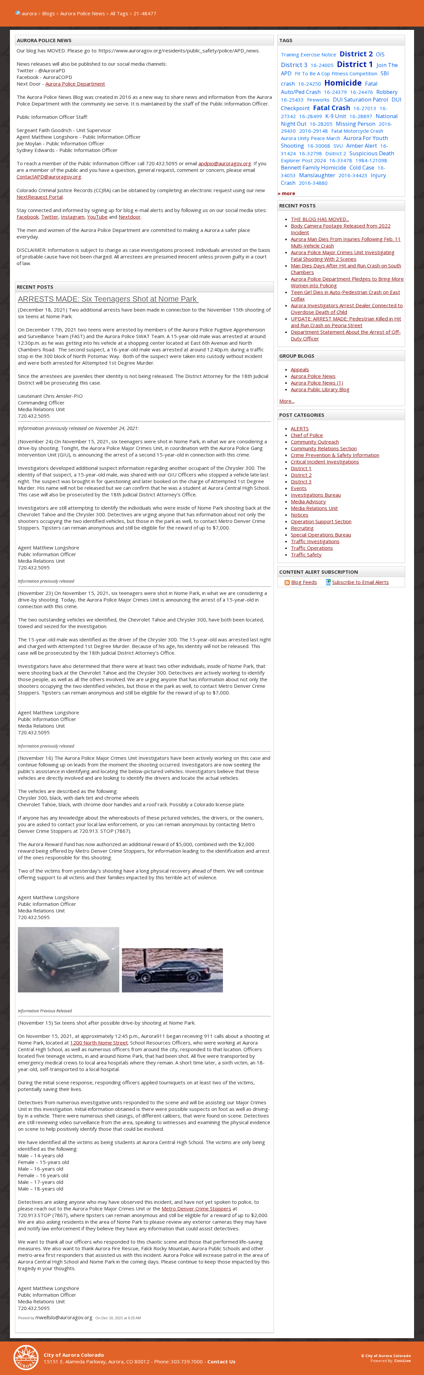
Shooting (292, 145)
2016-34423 (353, 175)
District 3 (294, 65)
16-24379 (335, 92)
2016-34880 (313, 183)
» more (286, 193)
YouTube (97, 216)
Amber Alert (361, 145)
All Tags (119, 13)
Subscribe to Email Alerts (360, 582)
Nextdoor (130, 216)
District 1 (355, 63)
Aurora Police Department (75, 83)
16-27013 (364, 108)
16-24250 (309, 83)
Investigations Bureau (316, 494)
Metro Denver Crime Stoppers (196, 1208)
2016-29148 (313, 130)
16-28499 (310, 116)
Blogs (48, 13)
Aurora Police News (82, 13)
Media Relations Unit (314, 508)
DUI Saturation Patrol (360, 99)
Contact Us (221, 1361)
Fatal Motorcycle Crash (357, 130)
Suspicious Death (371, 153)
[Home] (28, 1368)
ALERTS (300, 428)
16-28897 (360, 116)
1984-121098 (371, 160)
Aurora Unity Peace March (310, 138)
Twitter (49, 216)
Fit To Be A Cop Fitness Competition (336, 73)
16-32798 (310, 153)
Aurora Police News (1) (317, 382)
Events (299, 488)
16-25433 (292, 99)
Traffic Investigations (315, 541)
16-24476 (361, 92)
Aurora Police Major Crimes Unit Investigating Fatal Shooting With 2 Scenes (343, 255)
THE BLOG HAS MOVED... (320, 219)
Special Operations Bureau (321, 534)
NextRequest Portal (40, 196)
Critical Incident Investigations (325, 461)
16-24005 (322, 65)
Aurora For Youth (366, 138)
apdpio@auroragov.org (224, 163)
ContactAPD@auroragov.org (49, 176)
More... (286, 401)
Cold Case (361, 167)
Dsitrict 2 (335, 153)
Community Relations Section (324, 448)
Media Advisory (308, 501)
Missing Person (355, 123)
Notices (299, 514)
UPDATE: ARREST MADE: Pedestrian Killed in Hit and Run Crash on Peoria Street (346, 321)
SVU (338, 145)
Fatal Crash (331, 107)
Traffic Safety (306, 554)
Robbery (387, 92)
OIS (380, 54)
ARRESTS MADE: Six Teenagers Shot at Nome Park (108, 299)
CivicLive (402, 1360)
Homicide (343, 82)
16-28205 (321, 123)
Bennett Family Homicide (313, 167)
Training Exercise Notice (308, 54)
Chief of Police (307, 435)
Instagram (72, 216)
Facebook (27, 216)
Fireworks (318, 99)
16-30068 (318, 145)
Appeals (300, 369)
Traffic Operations (312, 547)
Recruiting (302, 528)
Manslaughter (317, 175)
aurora (29, 13)
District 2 (356, 53)
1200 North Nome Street (99, 1042)
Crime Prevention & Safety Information (335, 455)
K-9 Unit (335, 116)
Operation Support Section (321, 521)
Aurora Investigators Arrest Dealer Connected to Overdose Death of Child (347, 308)
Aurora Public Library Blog (320, 389)
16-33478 (340, 160)
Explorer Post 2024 (303, 160)
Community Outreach (315, 441)
